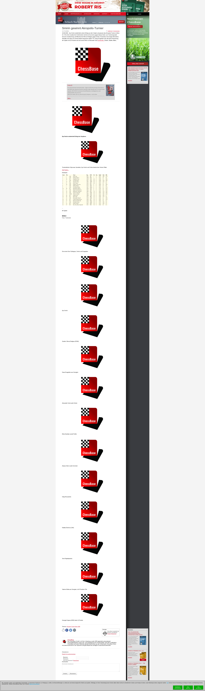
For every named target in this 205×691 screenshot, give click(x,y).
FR (109, 22)
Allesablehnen (188, 687)
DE (104, 22)
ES (107, 22)
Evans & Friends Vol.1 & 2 (136, 650)
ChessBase (71, 640)
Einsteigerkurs (116, 13)
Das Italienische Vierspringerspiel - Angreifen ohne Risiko (135, 633)
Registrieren (76, 660)
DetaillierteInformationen (178, 687)
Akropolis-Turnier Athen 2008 (73, 626)
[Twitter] (70, 630)
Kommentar (65, 661)
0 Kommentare (116, 31)
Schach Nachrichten (76, 22)
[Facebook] (67, 630)
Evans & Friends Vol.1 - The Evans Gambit (136, 664)
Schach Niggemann (111, 633)
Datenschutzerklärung (34, 684)
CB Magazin (87, 13)
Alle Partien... (65, 170)
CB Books (97, 13)
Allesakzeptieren (198, 687)
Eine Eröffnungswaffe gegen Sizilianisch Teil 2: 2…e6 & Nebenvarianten (137, 69)
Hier (167, 682)
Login (139, 14)
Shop (59, 13)
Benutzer (65, 657)
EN (106, 22)
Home (66, 13)
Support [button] (105, 13)
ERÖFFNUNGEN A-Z (76, 13)
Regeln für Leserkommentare (68, 654)
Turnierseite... (101, 40)
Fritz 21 (70, 85)
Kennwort (65, 659)
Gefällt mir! (110, 31)
